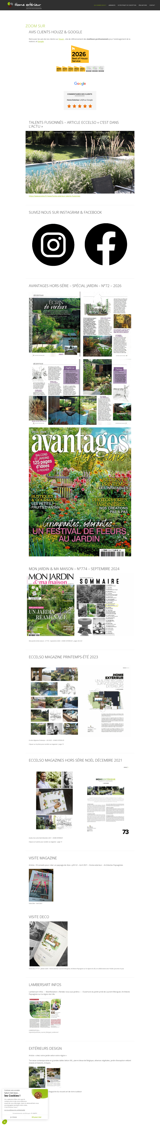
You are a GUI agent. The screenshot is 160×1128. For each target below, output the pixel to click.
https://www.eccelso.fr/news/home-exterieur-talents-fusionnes (54, 196)
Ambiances (112, 5)
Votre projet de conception (127, 5)
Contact (152, 5)
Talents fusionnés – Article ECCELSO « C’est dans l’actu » (74, 124)
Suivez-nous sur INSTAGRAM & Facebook (65, 212)
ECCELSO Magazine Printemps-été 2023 (63, 656)
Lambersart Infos (45, 984)
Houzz (61, 39)
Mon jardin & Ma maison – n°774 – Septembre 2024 (74, 568)
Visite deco (39, 916)
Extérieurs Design (45, 1048)
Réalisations (143, 5)
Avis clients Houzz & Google (55, 31)
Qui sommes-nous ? (100, 5)
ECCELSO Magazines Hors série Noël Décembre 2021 (75, 760)
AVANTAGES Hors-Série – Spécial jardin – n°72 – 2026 (75, 285)
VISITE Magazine (43, 858)
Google (41, 41)
